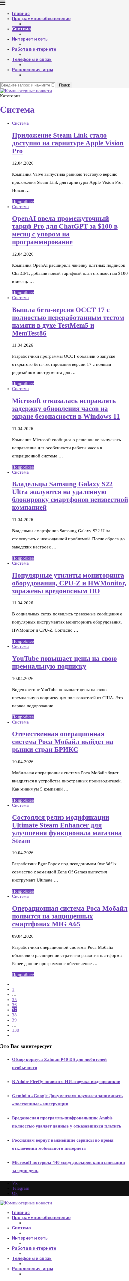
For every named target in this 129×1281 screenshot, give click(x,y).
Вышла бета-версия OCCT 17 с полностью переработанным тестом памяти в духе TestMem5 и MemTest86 (68, 321)
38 (14, 1014)
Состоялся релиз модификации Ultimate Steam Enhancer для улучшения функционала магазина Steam (67, 829)
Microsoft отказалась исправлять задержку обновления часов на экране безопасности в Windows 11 (66, 408)
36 (14, 1004)
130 (15, 1030)
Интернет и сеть (30, 39)
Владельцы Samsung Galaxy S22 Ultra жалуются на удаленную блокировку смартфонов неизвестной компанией (70, 495)
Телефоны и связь (32, 59)
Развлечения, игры (32, 69)
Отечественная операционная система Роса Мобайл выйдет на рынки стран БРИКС (62, 741)
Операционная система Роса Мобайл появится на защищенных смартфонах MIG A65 (70, 916)
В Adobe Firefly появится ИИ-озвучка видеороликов (66, 1081)
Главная (21, 13)
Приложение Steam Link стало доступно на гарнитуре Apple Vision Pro (68, 143)
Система (21, 29)
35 (14, 999)
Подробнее (23, 201)
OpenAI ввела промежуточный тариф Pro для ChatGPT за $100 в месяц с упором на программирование (65, 230)
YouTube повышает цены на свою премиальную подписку (64, 662)
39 (14, 1020)
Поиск (64, 85)
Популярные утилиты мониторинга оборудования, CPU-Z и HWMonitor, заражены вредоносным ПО (69, 583)
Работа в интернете (34, 49)
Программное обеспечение (41, 18)
